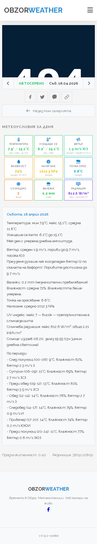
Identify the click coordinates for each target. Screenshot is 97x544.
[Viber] (54, 97)
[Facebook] (30, 97)
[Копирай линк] (66, 97)
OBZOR (33, 10)
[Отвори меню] (90, 10)
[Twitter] (42, 97)
